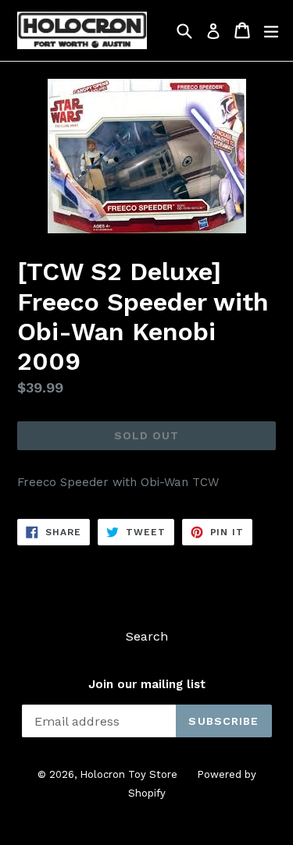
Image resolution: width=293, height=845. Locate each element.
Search (147, 636)
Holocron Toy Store (128, 774)
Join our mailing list (146, 684)
